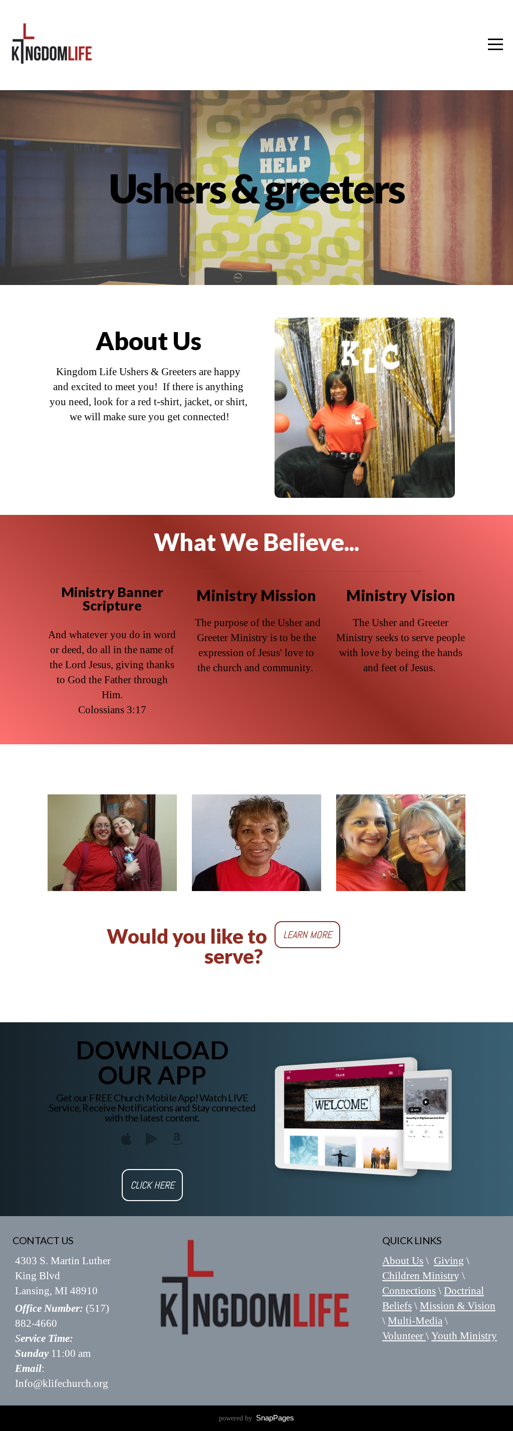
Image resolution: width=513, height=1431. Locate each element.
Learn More (307, 934)
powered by (256, 1418)
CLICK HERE (152, 1185)
